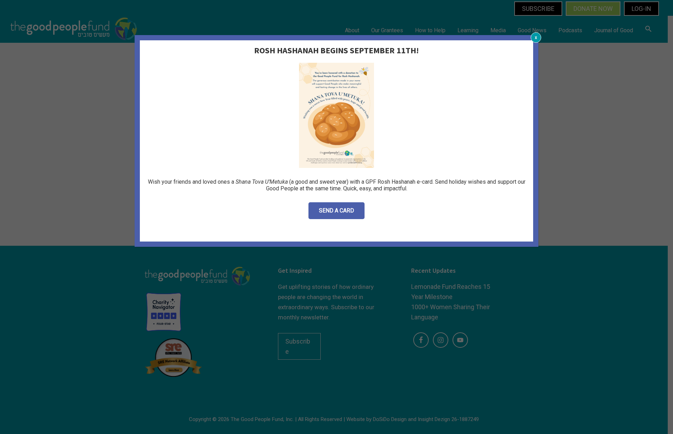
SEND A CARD (336, 210)
